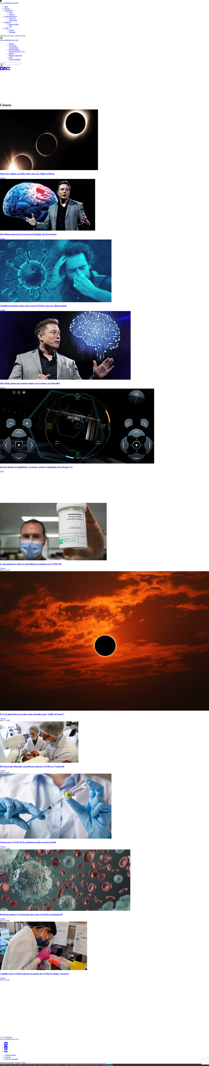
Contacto (7, 1057)
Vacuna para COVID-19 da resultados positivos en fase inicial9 (28, 842)
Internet (7, 22)
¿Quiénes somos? (10, 1055)
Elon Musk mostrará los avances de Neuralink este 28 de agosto (28, 234)
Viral (10, 26)
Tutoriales (12, 32)
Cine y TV (12, 18)
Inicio (6, 7)
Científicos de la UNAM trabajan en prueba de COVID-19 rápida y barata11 (34, 974)
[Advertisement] (65, 85)
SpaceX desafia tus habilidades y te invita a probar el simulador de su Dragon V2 (36, 467)
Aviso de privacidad (11, 1059)
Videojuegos (13, 20)
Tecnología (8, 10)
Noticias (7, 8)
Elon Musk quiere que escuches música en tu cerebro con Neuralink (30, 383)
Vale (109, 1065)
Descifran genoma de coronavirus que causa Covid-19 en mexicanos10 (31, 914)
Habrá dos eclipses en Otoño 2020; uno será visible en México (27, 174)
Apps (10, 12)
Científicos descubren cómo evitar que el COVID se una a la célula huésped (33, 306)
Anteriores (8, 1037)
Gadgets (11, 14)
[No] (112, 1065)
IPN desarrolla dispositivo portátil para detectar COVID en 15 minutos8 (32, 766)
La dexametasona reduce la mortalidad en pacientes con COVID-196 (30, 564)
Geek (6, 28)
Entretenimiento (10, 16)
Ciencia (11, 30)
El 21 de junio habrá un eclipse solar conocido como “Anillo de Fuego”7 (32, 714)
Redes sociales (14, 24)
